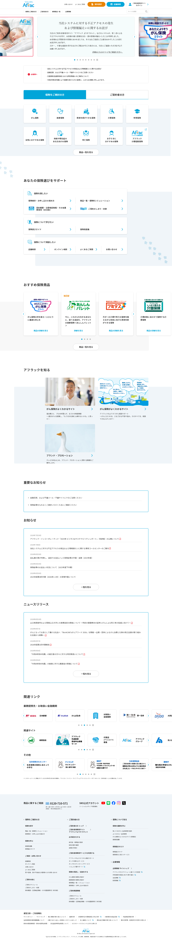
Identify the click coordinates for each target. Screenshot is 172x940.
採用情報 (115, 880)
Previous (37, 36)
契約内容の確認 (74, 845)
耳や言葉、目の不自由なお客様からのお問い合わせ (41, 872)
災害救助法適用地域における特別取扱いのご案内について (68, 76)
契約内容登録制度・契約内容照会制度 (35, 923)
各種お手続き (73, 848)
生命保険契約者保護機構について (34, 920)
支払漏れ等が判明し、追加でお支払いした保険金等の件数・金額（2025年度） (61, 558)
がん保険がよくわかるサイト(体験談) (124, 837)
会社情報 (115, 878)
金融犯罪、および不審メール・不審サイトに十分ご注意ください (70, 72)
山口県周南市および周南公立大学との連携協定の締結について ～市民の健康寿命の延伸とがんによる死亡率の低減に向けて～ (80, 622)
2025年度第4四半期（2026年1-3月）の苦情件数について (53, 577)
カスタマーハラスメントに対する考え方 (84, 923)
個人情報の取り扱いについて (57, 917)
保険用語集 (84, 229)
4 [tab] (83, 59)
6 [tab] (88, 59)
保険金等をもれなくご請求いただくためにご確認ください (53, 505)
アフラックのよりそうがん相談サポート (81, 858)
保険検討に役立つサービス (121, 855)
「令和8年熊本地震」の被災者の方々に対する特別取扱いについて (56, 654)
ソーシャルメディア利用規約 (88, 806)
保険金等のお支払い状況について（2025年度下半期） (51, 567)
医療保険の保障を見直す (76, 880)
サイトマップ (41, 917)
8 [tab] (94, 59)
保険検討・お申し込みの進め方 (41, 200)
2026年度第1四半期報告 (39, 644)
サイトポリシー (28, 917)
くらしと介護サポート (76, 867)
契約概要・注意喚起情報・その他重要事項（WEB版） (51, 208)
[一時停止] (97, 60)
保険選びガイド (34, 229)
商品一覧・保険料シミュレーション (95, 200)
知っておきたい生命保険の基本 (122, 831)
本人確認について (85, 920)
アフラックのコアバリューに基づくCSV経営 (126, 872)
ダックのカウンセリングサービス (79, 864)
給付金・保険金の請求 (76, 842)
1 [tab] (78, 725)
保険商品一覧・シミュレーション (79, 883)
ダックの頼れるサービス (76, 861)
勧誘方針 (72, 917)
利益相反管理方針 (128, 917)
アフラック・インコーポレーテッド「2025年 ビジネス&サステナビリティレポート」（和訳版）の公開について (74, 538)
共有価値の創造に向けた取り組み (123, 875)
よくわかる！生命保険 (120, 834)
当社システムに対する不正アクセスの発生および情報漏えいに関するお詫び (74, 68)
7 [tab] (91, 59)
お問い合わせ (68, 4)
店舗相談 (32, 249)
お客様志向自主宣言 (111, 917)
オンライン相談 (60, 249)
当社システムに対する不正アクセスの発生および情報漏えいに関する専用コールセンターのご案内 (69, 548)
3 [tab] (80, 59)
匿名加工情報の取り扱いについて (107, 920)
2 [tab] (77, 59)
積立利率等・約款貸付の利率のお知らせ (133, 920)
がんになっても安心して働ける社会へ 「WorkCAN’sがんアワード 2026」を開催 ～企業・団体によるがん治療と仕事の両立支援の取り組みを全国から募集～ (85, 633)
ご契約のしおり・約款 (97, 208)
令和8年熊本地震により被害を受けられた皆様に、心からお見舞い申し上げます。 (76, 80)
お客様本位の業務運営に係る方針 (88, 917)
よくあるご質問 (80, 4)
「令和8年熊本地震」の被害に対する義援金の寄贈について (54, 663)
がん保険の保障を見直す (76, 877)
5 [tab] (85, 59)
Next (134, 36)
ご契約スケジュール (31, 885)
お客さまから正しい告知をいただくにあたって (62, 920)
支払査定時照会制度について (59, 923)
